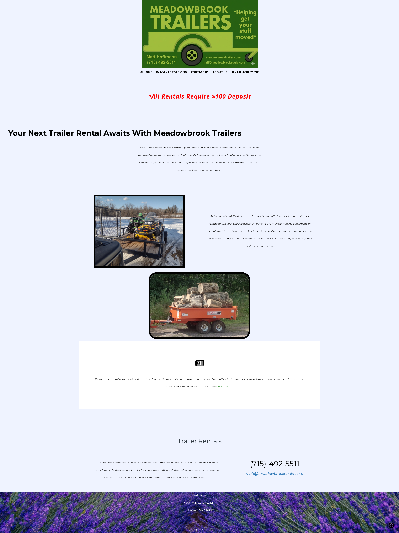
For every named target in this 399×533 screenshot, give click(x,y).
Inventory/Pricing (171, 72)
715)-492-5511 (275, 463)
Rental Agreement (245, 72)
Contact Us (200, 72)
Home (146, 72)
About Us (220, 72)
